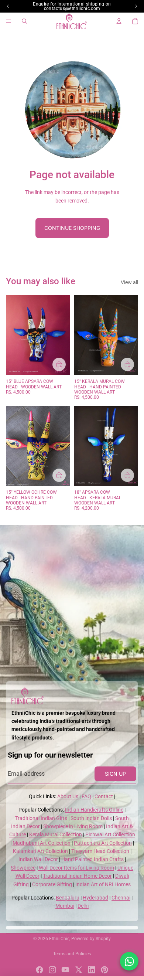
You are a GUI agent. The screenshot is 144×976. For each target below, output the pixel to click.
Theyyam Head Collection (100, 851)
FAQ (87, 796)
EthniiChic (59, 938)
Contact (104, 796)
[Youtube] (65, 969)
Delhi (83, 906)
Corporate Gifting (52, 884)
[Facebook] (39, 969)
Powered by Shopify (91, 938)
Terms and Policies (72, 953)
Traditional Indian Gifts (41, 818)
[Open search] (24, 21)
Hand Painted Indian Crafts (92, 859)
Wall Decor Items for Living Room (76, 868)
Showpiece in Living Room (73, 826)
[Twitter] (78, 969)
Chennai (121, 898)
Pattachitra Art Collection (103, 843)
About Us (68, 796)
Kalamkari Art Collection (40, 851)
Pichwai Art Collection (110, 834)
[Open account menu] (119, 21)
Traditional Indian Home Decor (77, 876)
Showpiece (23, 868)
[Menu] (8, 21)
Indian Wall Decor (38, 859)
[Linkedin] (91, 969)
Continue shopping (72, 228)
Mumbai (64, 906)
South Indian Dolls (91, 818)
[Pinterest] (104, 969)
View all (129, 282)
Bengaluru (67, 898)
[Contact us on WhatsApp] (129, 961)
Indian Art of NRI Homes (103, 884)
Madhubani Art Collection (42, 843)
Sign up (115, 774)
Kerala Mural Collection (55, 834)
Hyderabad (95, 898)
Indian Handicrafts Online (94, 810)
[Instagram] (52, 969)
